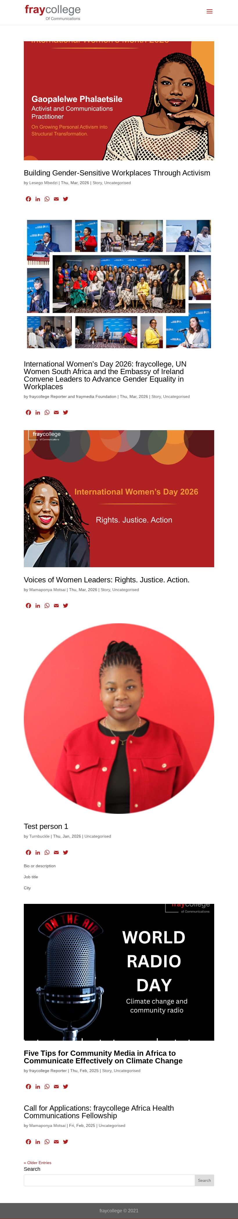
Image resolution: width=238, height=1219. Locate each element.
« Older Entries (37, 1162)
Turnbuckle (39, 836)
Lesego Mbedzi (43, 182)
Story (97, 182)
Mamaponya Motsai (47, 589)
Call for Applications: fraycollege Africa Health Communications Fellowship (99, 1112)
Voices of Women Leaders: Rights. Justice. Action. (107, 579)
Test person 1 (46, 826)
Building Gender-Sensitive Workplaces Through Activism (117, 172)
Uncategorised (117, 182)
